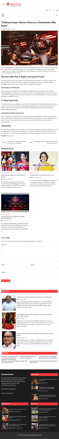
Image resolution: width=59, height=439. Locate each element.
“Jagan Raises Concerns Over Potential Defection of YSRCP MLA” (34, 297)
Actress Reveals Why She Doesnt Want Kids (42, 175)
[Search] (56, 15)
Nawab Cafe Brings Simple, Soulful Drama (17, 417)
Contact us (10, 393)
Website (3, 272)
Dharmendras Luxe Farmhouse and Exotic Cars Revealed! (17, 425)
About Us (4, 393)
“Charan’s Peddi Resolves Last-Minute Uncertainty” (28, 357)
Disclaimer (12, 389)
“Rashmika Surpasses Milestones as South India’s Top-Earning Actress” (14, 361)
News (12, 136)
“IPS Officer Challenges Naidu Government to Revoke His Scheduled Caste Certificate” (9, 358)
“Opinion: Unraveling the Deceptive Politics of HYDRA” (47, 417)
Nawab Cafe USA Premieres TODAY (17, 409)
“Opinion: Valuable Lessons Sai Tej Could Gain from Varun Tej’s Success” (48, 425)
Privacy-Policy (5, 389)
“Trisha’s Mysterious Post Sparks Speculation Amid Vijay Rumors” (43, 361)
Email (33, 265)
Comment (4, 244)
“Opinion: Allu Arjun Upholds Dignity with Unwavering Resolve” (47, 409)
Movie (8, 136)
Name (3, 265)
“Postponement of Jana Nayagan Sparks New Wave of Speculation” (48, 357)
